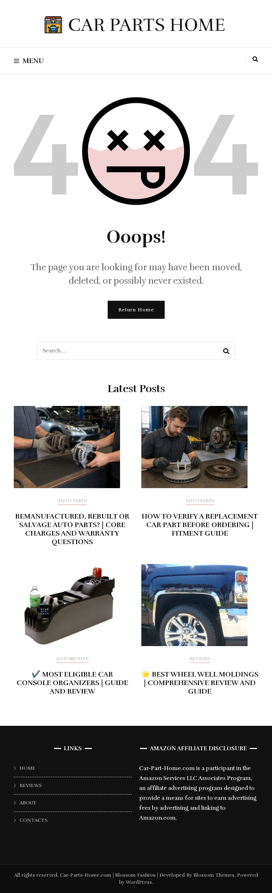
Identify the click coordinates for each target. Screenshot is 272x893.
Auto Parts (72, 501)
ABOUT (27, 803)
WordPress (139, 882)
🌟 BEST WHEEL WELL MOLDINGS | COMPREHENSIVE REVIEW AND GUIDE (199, 683)
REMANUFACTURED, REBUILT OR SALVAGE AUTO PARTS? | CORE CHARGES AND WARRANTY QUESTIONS (72, 529)
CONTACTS (33, 820)
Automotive (72, 659)
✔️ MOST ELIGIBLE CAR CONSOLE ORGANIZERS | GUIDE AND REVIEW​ (72, 683)
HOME (27, 768)
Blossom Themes (213, 875)
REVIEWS (30, 785)
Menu (33, 60)
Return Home (136, 310)
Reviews (199, 659)
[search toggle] (255, 59)
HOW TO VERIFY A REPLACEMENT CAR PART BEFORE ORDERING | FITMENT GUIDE (200, 525)
